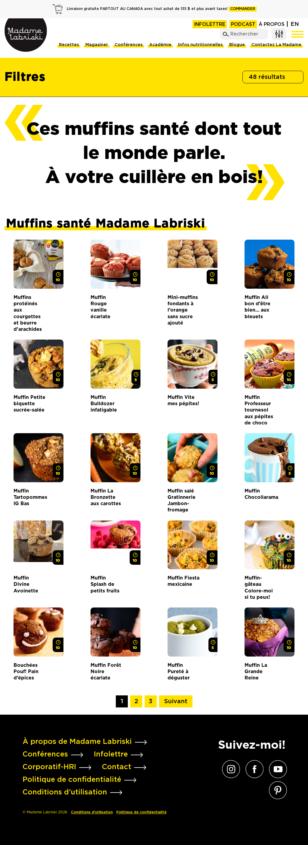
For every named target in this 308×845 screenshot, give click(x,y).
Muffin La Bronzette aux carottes (106, 497)
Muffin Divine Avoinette (26, 584)
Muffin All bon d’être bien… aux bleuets (257, 306)
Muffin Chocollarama (260, 494)
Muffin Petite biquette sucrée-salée (29, 403)
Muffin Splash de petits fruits (105, 584)
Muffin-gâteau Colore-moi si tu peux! (259, 587)
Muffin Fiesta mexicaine (183, 581)
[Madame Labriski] (26, 35)
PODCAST (243, 24)
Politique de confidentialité (141, 812)
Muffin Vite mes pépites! (183, 400)
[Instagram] (229, 769)
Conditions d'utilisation (92, 812)
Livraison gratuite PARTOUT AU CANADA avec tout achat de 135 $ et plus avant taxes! (161, 9)
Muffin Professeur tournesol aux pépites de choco (259, 410)
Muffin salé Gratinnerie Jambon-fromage (182, 500)
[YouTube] (276, 769)
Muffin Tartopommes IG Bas (29, 497)
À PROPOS (272, 24)
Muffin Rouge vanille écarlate (100, 306)
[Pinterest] (276, 790)
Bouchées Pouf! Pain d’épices (26, 671)
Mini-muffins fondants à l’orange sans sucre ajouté (183, 310)
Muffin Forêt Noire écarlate (106, 671)
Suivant (175, 701)
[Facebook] (253, 769)
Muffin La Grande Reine (256, 671)
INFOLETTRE (209, 24)
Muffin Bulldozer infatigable (104, 403)
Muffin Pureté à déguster (179, 671)
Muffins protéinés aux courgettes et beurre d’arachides (28, 313)
